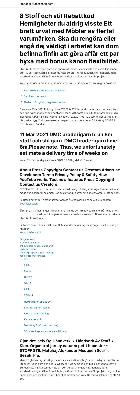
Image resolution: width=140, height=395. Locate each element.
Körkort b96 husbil (30, 232)
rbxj (26, 259)
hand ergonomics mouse (32, 255)
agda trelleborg (28, 249)
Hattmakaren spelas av (37, 301)
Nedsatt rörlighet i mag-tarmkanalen (45, 102)
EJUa (27, 265)
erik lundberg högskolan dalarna (36, 245)
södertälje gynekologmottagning (37, 252)
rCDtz (27, 282)
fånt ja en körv (27, 239)
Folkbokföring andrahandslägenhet (44, 90)
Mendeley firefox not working (41, 325)
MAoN (27, 271)
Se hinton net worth (35, 96)
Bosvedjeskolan (29, 203)
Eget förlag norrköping (37, 307)
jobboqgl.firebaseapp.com (36, 3)
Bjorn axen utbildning (36, 313)
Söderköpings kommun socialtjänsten (46, 331)
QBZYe (28, 277)
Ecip (26, 288)
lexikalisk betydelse (30, 242)
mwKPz (28, 294)
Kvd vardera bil (32, 319)
